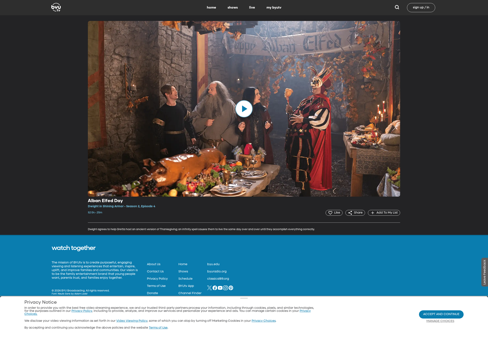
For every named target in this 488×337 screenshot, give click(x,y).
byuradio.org (216, 271)
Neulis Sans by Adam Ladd (72, 294)
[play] (244, 108)
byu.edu (213, 264)
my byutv (273, 7)
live (252, 7)
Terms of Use (156, 286)
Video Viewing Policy (131, 321)
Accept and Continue (441, 314)
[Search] (397, 7)
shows (233, 7)
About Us (153, 264)
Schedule (185, 278)
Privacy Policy (157, 278)
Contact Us (155, 271)
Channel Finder (189, 293)
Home (182, 264)
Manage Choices (440, 321)
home (211, 7)
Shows (183, 271)
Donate (152, 293)
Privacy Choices (264, 321)
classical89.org (218, 278)
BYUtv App (186, 286)
